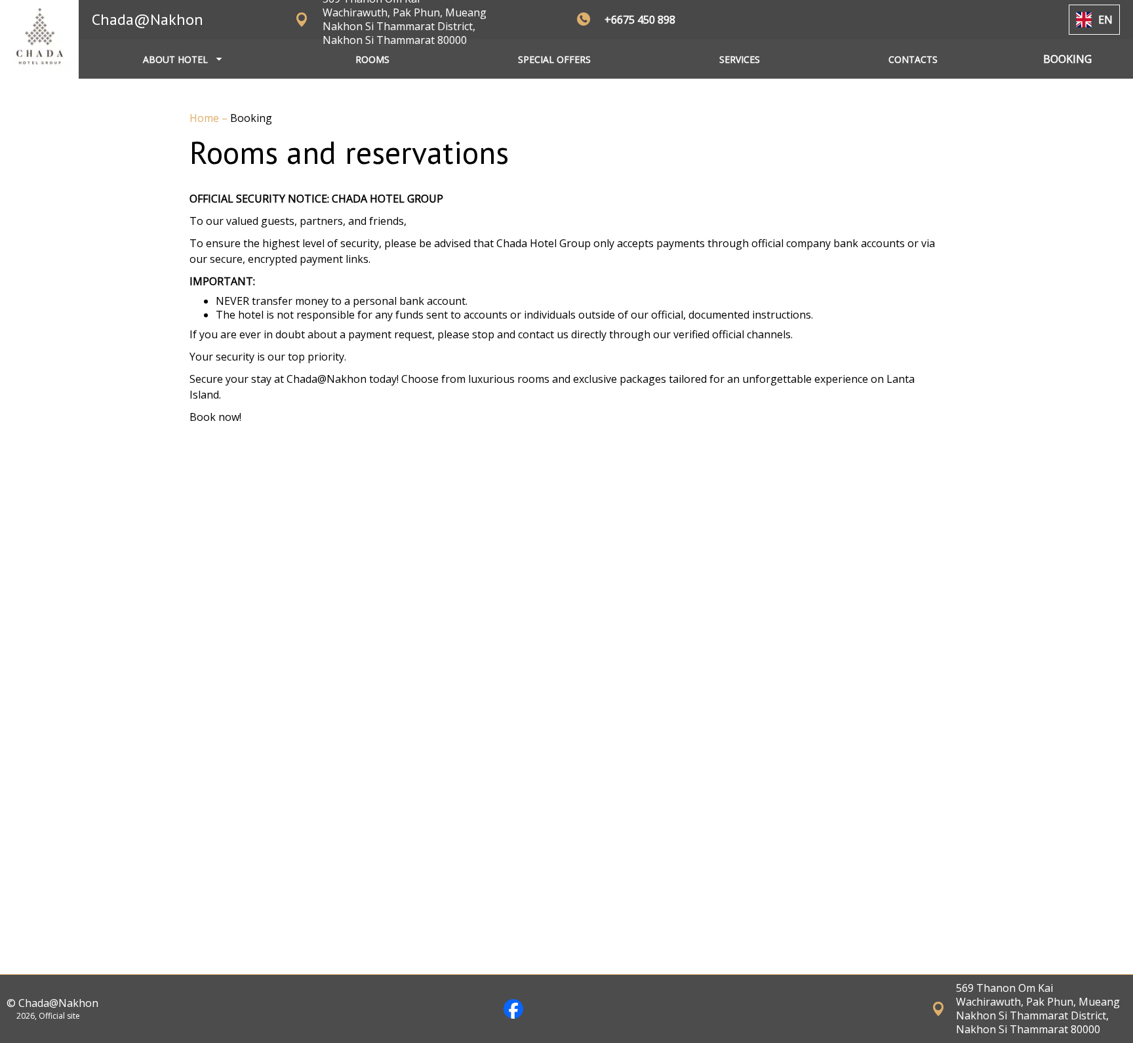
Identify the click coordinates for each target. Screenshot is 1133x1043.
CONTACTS (913, 59)
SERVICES (739, 59)
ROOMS (372, 59)
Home (205, 118)
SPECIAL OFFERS (554, 59)
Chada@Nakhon (147, 19)
